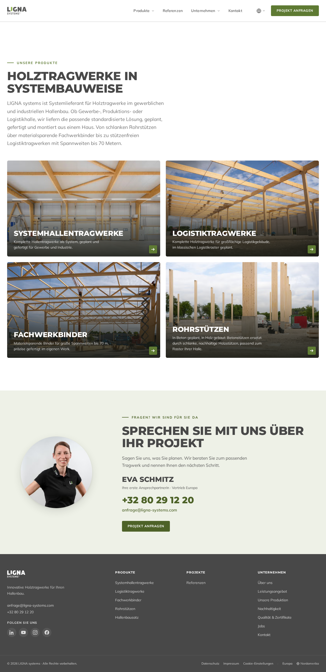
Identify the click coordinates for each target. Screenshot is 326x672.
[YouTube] (23, 632)
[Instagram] (35, 632)
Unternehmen (203, 10)
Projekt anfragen (295, 10)
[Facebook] (46, 632)
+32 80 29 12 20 (158, 500)
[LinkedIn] (11, 632)
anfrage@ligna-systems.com (149, 509)
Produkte (141, 10)
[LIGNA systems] (17, 11)
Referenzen (173, 10)
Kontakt (235, 10)
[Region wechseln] (261, 10)
